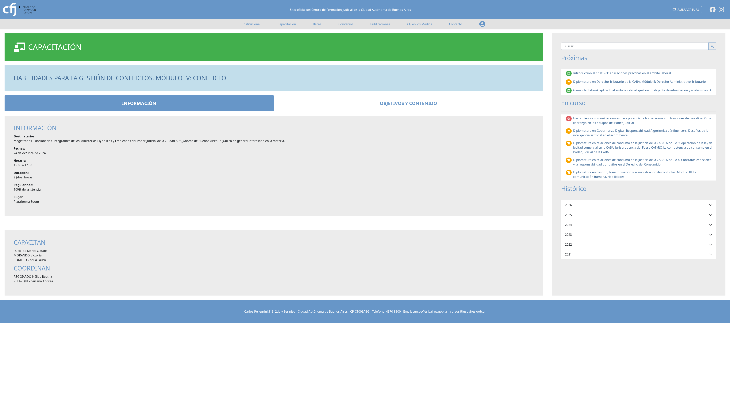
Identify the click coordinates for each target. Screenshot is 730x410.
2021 (568, 254)
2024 (568, 225)
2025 (568, 215)
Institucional (251, 24)
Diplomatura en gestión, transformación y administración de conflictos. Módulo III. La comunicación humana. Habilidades (635, 174)
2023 (568, 235)
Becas (317, 24)
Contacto (455, 24)
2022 (568, 244)
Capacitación (287, 24)
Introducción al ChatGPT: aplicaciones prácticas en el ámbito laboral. (622, 73)
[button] (482, 24)
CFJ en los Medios (419, 24)
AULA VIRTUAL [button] (688, 10)
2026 (568, 205)
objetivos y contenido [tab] (408, 103)
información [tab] (139, 103)
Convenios (345, 24)
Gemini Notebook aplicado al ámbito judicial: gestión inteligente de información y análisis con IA (642, 90)
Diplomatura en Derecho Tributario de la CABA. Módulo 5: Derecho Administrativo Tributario (639, 82)
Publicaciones (380, 24)
